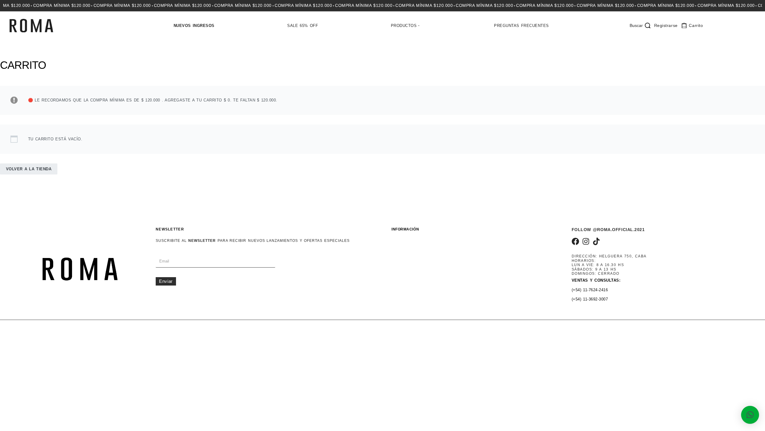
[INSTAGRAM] (586, 241)
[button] (750, 415)
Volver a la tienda (29, 169)
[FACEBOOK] (575, 241)
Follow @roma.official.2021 (608, 229)
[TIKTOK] (596, 241)
